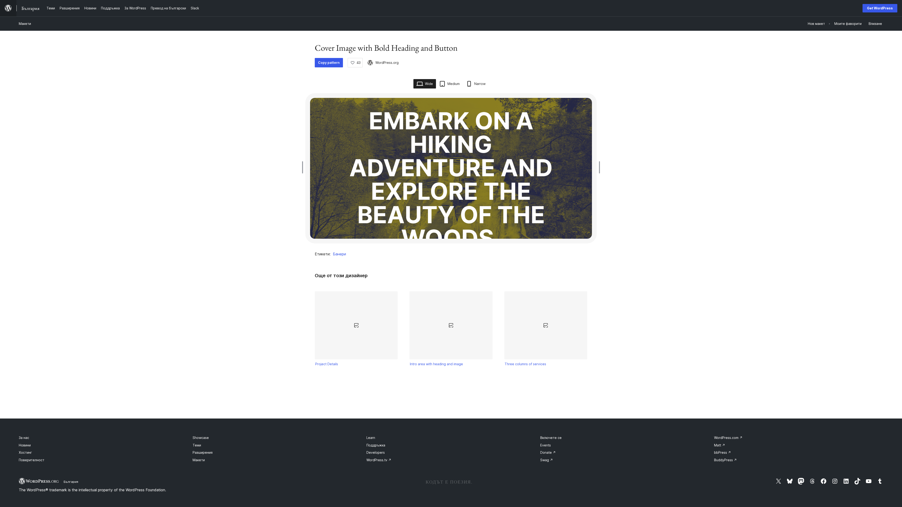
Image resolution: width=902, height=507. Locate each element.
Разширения (203, 452)
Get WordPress (880, 8)
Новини (25, 445)
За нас (24, 438)
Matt (719, 445)
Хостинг (25, 452)
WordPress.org (387, 63)
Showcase (201, 438)
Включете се (551, 438)
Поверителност (31, 460)
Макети (25, 24)
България (71, 482)
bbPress (722, 452)
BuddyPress (725, 460)
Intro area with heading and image (436, 364)
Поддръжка (375, 445)
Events (545, 445)
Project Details (326, 364)
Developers (375, 452)
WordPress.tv (378, 460)
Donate (548, 452)
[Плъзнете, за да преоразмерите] (303, 167)
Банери (339, 254)
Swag (546, 460)
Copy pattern (329, 63)
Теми (197, 445)
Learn (370, 438)
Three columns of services (525, 364)
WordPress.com (728, 438)
